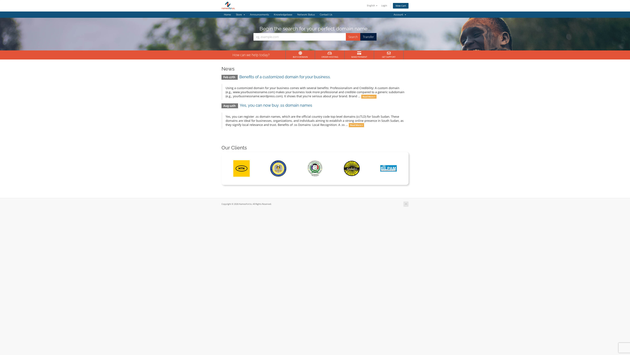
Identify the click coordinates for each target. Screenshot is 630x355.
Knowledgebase (283, 14)
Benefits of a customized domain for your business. (285, 76)
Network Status (306, 14)
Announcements (259, 14)
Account (399, 14)
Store (239, 14)
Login (384, 5)
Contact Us (326, 14)
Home (227, 14)
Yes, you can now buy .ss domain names (276, 105)
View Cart (401, 5)
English (371, 5)
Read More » (369, 96)
